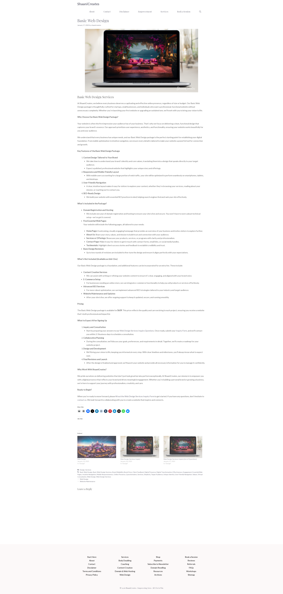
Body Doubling (125, 560)
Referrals (191, 564)
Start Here (91, 557)
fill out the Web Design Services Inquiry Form (134, 396)
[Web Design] (97, 447)
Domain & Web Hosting (125, 571)
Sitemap (191, 575)
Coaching (125, 564)
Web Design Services (103, 477)
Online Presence (119, 474)
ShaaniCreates (88, 4)
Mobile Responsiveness (105, 474)
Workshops (191, 571)
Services (164, 11)
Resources (158, 571)
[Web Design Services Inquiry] (140, 447)
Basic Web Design (86, 472)
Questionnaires (131, 474)
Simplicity (147, 474)
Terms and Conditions (91, 571)
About (92, 11)
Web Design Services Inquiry (130, 459)
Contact (107, 11)
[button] (200, 11)
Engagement (187, 472)
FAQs (191, 567)
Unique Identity (168, 474)
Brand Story (128, 472)
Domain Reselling (158, 567)
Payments (158, 560)
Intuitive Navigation (89, 474)
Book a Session (183, 11)
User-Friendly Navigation (183, 474)
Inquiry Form (181, 330)
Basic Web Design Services (102, 472)
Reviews (191, 560)
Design (82, 470)
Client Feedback (138, 472)
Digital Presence (150, 472)
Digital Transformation (164, 472)
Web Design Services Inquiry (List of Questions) (180, 459)
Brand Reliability (117, 472)
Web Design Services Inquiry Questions (137, 330)
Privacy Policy (92, 575)
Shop (158, 557)
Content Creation (125, 567)
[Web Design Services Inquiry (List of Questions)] (183, 447)
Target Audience (157, 474)
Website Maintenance (87, 481)
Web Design (81, 459)
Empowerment (145, 11)
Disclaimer (124, 11)
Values (195, 474)
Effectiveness (177, 472)
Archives (158, 575)
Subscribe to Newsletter (158, 564)
